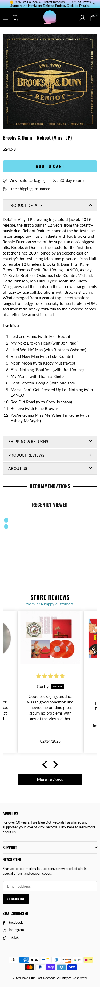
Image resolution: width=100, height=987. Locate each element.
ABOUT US (17, 468)
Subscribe (16, 899)
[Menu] (5, 17)
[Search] (15, 17)
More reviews (50, 779)
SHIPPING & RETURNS (28, 441)
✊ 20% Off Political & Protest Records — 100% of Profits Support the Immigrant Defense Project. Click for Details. (50, 4)
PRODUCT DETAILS (25, 205)
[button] (92, 17)
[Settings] (82, 17)
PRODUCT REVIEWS (26, 455)
